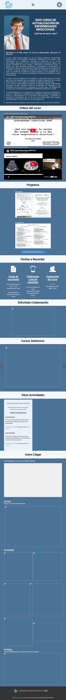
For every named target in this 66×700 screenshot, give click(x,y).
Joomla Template (21, 697)
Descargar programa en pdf (33, 252)
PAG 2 (8, 428)
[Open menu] (33, 5)
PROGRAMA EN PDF (11, 427)
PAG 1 (29, 427)
